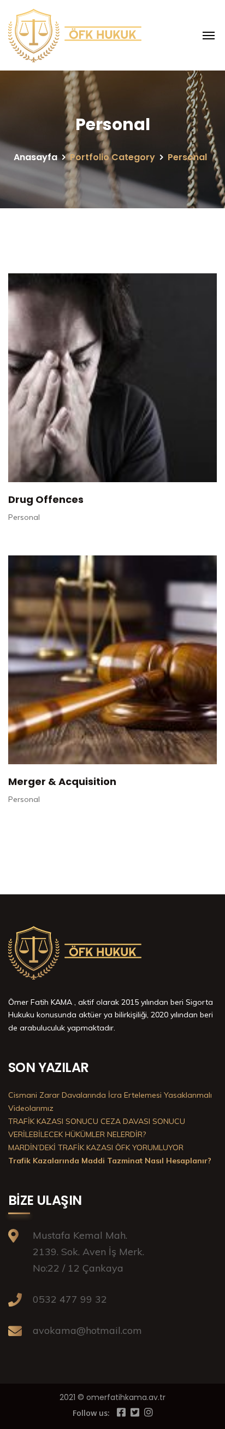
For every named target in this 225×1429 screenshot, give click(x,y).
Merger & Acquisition (62, 781)
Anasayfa (35, 157)
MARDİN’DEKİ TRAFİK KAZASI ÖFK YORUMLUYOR (95, 1147)
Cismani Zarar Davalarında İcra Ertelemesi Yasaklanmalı (110, 1095)
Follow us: (91, 1413)
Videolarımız (31, 1108)
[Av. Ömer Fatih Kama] (76, 35)
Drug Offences (46, 499)
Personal (24, 517)
